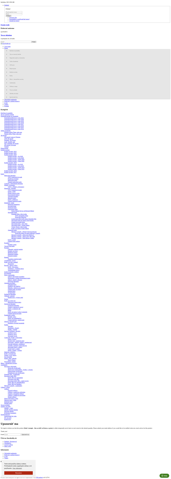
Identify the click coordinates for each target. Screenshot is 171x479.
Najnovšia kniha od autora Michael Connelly (27, 233)
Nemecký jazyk (12, 334)
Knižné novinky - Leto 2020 (16, 158)
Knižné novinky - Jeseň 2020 (16, 159)
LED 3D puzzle (8, 138)
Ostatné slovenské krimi (18, 222)
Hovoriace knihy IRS (10, 376)
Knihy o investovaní (10, 353)
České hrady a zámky (14, 349)
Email (2, 434)
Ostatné (6, 146)
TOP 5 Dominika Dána (21, 215)
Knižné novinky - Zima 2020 (16, 161)
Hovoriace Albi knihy (10, 366)
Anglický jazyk (12, 333)
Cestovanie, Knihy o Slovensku (13, 337)
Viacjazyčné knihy (9, 246)
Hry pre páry (7, 418)
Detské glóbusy (12, 397)
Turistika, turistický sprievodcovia (17, 345)
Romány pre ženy (13, 251)
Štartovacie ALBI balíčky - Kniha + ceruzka (20, 369)
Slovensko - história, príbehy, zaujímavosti (20, 342)
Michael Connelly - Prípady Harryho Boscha (24, 232)
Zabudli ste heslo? (14, 21)
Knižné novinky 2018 (10, 171)
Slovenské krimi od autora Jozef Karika (22, 220)
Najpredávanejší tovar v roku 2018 (14, 122)
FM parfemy (39, 477)
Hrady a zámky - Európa (15, 350)
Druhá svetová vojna (14, 193)
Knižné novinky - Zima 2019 (16, 169)
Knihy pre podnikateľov (14, 318)
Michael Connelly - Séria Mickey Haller (22, 238)
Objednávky (7, 443)
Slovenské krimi (12, 212)
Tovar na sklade (13, 90)
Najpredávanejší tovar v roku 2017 (14, 124)
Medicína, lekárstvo (9, 352)
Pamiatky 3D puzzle (10, 140)
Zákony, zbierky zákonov (15, 280)
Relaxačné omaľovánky (14, 302)
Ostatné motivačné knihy (15, 182)
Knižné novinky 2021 (10, 153)
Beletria (6, 257)
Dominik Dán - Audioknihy (12, 374)
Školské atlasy (8, 403)
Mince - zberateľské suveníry (17, 79)
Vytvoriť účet (13, 17)
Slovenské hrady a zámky (15, 347)
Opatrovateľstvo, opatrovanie (16, 320)
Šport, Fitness (11, 360)
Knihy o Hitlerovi (13, 199)
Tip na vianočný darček (15, 54)
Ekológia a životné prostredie (16, 323)
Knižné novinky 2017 (10, 172)
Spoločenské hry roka (10, 416)
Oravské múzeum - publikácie (16, 344)
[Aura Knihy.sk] (5, 43)
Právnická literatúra (13, 281)
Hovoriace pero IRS (13, 379)
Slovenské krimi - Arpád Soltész (20, 225)
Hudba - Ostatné (12, 329)
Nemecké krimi (12, 207)
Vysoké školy (11, 292)
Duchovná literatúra (9, 304)
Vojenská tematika (13, 196)
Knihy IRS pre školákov (15, 384)
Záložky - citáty (8, 408)
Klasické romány (12, 256)
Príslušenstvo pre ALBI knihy (16, 373)
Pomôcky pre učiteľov (14, 286)
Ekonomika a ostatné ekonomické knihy (19, 278)
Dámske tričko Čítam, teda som (13, 132)
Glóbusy (6, 389)
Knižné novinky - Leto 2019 (16, 166)
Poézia (6, 299)
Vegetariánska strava (13, 270)
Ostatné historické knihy (14, 201)
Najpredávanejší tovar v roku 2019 (14, 121)
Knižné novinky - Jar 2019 (15, 164)
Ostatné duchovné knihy (15, 313)
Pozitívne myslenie (13, 179)
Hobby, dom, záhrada (10, 358)
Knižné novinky (13, 72)
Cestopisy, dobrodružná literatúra (13, 183)
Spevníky (10, 326)
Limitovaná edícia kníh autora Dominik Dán (23, 219)
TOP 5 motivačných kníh (15, 177)
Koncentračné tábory (14, 195)
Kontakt (6, 106)
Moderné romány (13, 252)
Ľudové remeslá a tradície (11, 272)
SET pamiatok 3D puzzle (11, 143)
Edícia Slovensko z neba (11, 398)
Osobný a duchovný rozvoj (15, 307)
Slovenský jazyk (12, 336)
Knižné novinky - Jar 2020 (15, 156)
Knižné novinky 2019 (10, 163)
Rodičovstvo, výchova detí (15, 297)
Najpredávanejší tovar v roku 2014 (14, 129)
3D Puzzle (12, 65)
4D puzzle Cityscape (10, 145)
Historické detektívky (14, 204)
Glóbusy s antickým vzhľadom (16, 392)
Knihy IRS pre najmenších (15, 377)
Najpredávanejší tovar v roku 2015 (14, 127)
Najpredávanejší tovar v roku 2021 (14, 118)
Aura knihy (7, 46)
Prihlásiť (8, 16)
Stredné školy (11, 291)
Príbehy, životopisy (9, 185)
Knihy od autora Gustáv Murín (20, 228)
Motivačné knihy (12, 180)
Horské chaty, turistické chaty (16, 341)
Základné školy (12, 284)
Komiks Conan (12, 244)
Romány (6, 248)
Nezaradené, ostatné (10, 361)
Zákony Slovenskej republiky (16, 276)
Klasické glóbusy (13, 390)
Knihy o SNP (11, 191)
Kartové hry (7, 419)
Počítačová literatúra (10, 294)
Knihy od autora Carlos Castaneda (17, 312)
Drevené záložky (9, 411)
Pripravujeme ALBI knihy (15, 371)
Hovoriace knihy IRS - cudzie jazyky (18, 381)
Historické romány (13, 254)
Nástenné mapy (8, 402)
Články (6, 104)
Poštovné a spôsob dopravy (12, 101)
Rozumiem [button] (18, 473)
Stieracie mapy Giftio (10, 400)
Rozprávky (11, 264)
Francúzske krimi (13, 209)
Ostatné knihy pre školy (14, 289)
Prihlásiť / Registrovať (10, 441)
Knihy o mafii (12, 240)
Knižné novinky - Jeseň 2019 (16, 167)
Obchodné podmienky (10, 99)
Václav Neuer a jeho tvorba (19, 227)
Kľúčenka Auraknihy (10, 413)
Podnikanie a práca (9, 315)
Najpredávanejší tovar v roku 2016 (14, 126)
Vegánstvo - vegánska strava (16, 268)
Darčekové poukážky (15, 50)
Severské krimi (12, 206)
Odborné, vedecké (9, 296)
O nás (6, 103)
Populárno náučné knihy (15, 259)
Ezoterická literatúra (13, 305)
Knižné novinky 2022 (10, 151)
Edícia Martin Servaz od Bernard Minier (22, 211)
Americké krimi (12, 230)
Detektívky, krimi (9, 203)
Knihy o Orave (12, 339)
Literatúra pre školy (9, 283)
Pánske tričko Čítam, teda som (12, 134)
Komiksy (6, 243)
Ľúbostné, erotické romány (15, 249)
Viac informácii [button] (17, 468)
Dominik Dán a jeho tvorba (19, 214)
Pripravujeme (13, 68)
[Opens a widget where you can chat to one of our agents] (164, 476)
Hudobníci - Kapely (13, 328)
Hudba (6, 325)
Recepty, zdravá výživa (10, 265)
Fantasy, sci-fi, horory (10, 355)
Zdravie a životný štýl (10, 321)
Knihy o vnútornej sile (14, 309)
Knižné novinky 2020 (10, 155)
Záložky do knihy (14, 93)
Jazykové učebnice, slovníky (12, 331)
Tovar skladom (6, 35)
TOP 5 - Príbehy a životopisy (16, 187)
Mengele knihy (12, 198)
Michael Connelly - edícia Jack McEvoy (22, 235)
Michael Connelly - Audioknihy (13, 385)
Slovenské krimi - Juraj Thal (19, 223)
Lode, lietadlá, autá (9, 142)
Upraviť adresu (8, 444)
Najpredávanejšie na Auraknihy (17, 58)
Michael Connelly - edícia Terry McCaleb (23, 236)
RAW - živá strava (13, 267)
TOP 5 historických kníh (15, 190)
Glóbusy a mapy (13, 86)
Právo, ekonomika (9, 275)
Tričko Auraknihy (14, 61)
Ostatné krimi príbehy (14, 241)
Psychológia (7, 273)
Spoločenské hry (14, 97)
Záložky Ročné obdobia (11, 410)
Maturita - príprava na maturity (16, 288)
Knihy (11, 75)
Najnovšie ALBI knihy (14, 368)
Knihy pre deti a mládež (11, 262)
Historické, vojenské (10, 188)
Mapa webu (7, 446)
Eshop (6, 48)
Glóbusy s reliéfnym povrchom (16, 395)
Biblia (9, 310)
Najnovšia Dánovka (20, 217)
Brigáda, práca (12, 317)
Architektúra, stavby (10, 260)
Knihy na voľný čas (9, 300)
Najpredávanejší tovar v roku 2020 (14, 119)
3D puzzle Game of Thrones (12, 137)
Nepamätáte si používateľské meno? (19, 19)
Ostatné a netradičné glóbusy (16, 394)
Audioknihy (12, 83)
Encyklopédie (8, 357)
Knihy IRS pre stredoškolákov (16, 382)
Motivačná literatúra (9, 175)
